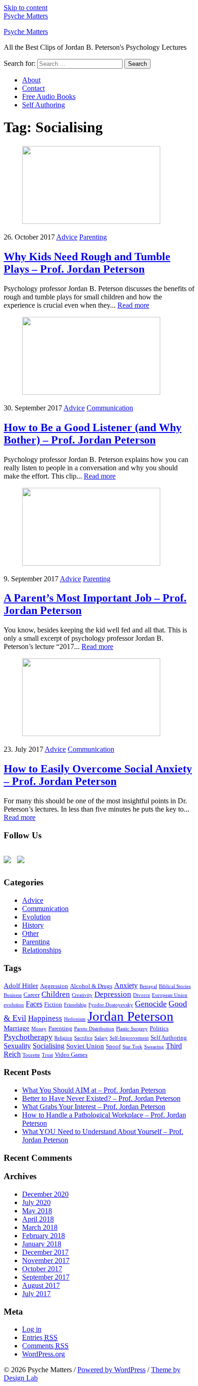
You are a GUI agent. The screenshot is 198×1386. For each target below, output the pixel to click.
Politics (159, 1028)
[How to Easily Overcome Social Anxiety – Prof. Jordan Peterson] (91, 733)
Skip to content (25, 8)
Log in (31, 1329)
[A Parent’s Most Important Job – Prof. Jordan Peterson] (91, 563)
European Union (169, 995)
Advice (66, 237)
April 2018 (38, 1219)
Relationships (41, 950)
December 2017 (45, 1252)
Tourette (31, 1055)
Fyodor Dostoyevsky (110, 1004)
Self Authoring (43, 105)
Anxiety (126, 985)
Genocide (151, 1003)
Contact (33, 88)
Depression (112, 994)
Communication (110, 408)
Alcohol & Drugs (91, 985)
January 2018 (41, 1244)
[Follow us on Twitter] (9, 861)
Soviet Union (85, 1046)
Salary (101, 1038)
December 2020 (45, 1194)
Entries (40, 1337)
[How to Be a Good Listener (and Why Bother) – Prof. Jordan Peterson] (91, 392)
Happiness (45, 1018)
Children (55, 994)
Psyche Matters (26, 16)
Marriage (16, 1028)
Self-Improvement (129, 1038)
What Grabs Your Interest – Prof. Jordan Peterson (93, 1107)
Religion (63, 1038)
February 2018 (43, 1236)
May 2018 (37, 1211)
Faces (34, 1004)
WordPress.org (43, 1354)
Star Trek (132, 1046)
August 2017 (41, 1285)
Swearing (154, 1046)
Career (31, 994)
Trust (47, 1055)
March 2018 (40, 1227)
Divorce (141, 995)
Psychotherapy (28, 1036)
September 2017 (46, 1277)
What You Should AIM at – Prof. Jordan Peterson (94, 1090)
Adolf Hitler (21, 985)
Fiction (53, 1004)
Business (13, 995)
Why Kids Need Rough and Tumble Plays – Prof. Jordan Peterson (87, 263)
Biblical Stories (175, 986)
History (33, 925)
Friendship (75, 1004)
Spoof (113, 1046)
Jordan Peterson (130, 1016)
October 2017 (42, 1269)
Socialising (48, 1046)
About (31, 80)
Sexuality (17, 1046)
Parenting (93, 237)
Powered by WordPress (111, 1370)
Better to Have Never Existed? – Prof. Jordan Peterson (101, 1098)
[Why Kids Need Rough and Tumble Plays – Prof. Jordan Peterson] (91, 221)
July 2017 (36, 1294)
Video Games (71, 1054)
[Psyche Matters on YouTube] (22, 861)
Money (39, 1028)
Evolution (36, 917)
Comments (45, 1346)
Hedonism (75, 1019)
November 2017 (46, 1260)
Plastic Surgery (132, 1028)
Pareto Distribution (94, 1028)
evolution (14, 1004)
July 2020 (36, 1202)
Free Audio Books (49, 96)
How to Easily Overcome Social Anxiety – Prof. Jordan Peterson (98, 775)
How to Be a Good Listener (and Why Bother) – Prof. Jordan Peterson (92, 433)
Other (30, 933)
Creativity (82, 995)
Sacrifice (83, 1038)
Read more (133, 305)
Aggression (54, 985)
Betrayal (148, 986)
